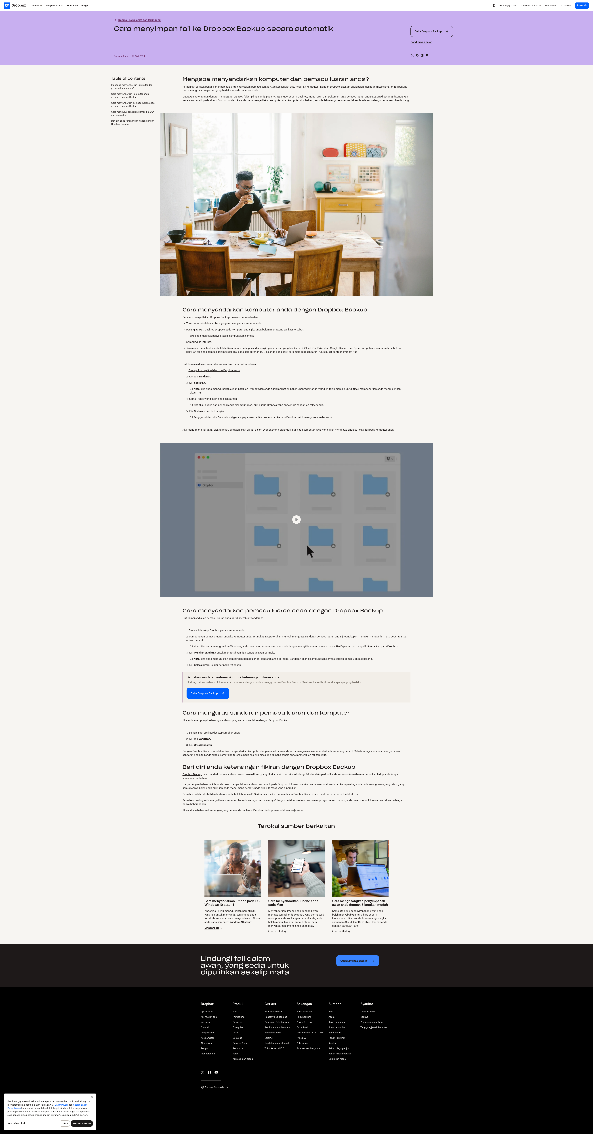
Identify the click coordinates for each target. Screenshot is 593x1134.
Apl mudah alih (209, 1017)
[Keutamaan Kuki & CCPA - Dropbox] (50, 1112)
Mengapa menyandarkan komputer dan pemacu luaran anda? (132, 86)
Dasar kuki (302, 1027)
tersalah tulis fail (201, 794)
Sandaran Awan (273, 1032)
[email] (427, 55)
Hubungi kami (303, 1017)
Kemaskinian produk (243, 1059)
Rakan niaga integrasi (339, 1053)
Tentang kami (367, 1011)
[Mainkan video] (296, 520)
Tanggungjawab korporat (373, 1027)
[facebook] (417, 55)
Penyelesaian (207, 1032)
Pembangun (334, 1032)
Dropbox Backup (340, 86)
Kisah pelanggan (337, 1022)
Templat (205, 1048)
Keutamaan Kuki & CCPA (309, 1032)
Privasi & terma (304, 1022)
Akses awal (206, 1043)
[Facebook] (209, 1072)
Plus (235, 1011)
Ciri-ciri (205, 1027)
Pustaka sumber (336, 1027)
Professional (239, 1017)
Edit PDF (269, 1038)
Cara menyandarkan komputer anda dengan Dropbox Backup (130, 95)
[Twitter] (202, 1072)
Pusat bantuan (304, 1011)
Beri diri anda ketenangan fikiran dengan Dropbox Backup (132, 122)
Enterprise (238, 1027)
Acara (331, 1017)
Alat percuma (208, 1053)
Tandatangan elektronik (277, 1043)
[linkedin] (422, 55)
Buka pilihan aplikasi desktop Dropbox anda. (214, 370)
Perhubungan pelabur (371, 1022)
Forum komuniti (336, 1038)
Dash (235, 1032)
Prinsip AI (301, 1038)
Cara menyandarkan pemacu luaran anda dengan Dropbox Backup (133, 104)
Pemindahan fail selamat (277, 1027)
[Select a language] (494, 5)
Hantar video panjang (276, 1017)
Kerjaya (364, 1017)
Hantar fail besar (273, 1011)
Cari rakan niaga (337, 1059)
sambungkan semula (241, 335)
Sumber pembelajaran (308, 1048)
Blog (330, 1011)
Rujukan (332, 1043)
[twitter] (412, 55)
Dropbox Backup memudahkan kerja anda (278, 810)
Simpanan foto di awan (277, 1022)
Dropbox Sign (240, 1043)
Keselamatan (207, 1038)
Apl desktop (207, 1011)
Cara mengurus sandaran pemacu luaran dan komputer (132, 113)
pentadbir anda (308, 388)
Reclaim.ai (238, 1048)
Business (237, 1022)
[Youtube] (216, 1072)
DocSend (237, 1038)
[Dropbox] (17, 5)
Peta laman (302, 1043)
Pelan (235, 1053)
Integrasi (205, 1022)
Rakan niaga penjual (339, 1048)
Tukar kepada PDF (274, 1048)
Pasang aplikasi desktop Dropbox (205, 329)
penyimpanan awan (270, 348)
